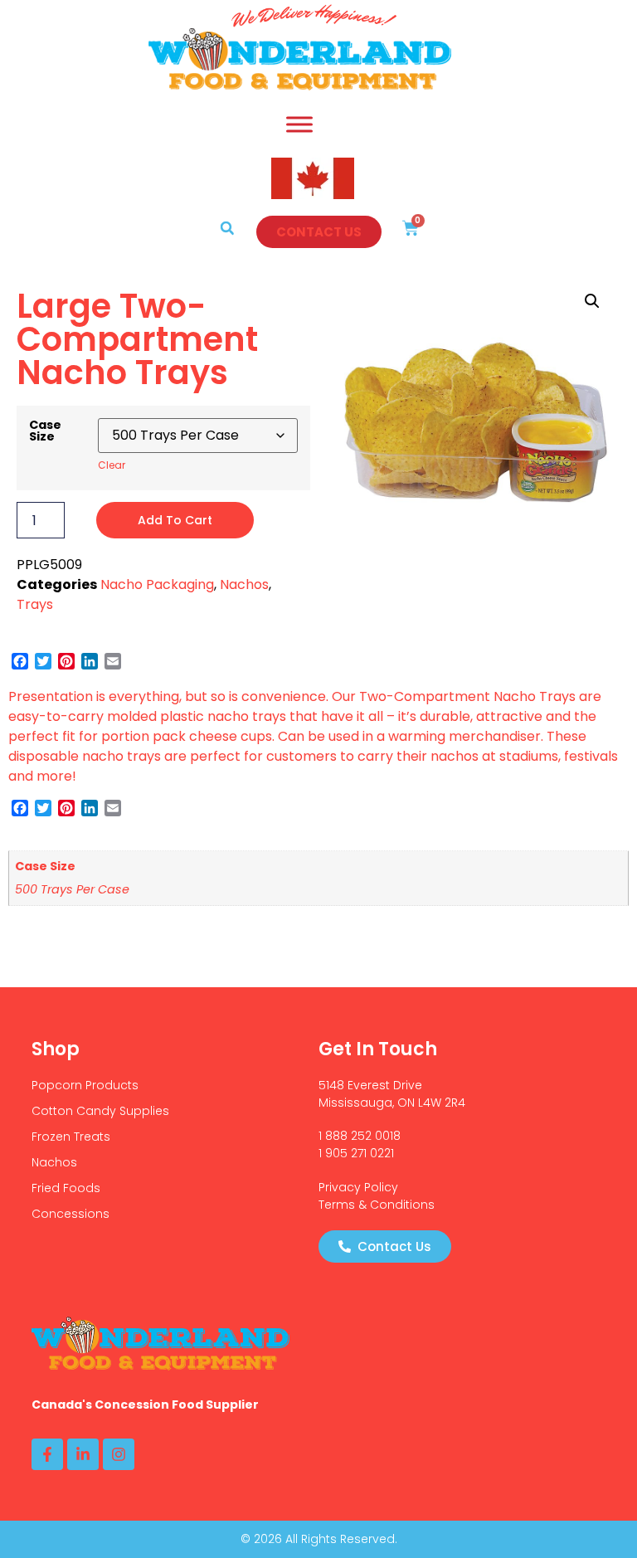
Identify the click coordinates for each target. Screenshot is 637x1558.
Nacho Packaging (157, 584)
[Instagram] (118, 1454)
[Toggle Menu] (299, 124)
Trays (35, 604)
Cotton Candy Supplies (100, 1111)
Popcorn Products (85, 1085)
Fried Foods (66, 1188)
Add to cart (175, 520)
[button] (227, 228)
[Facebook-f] (47, 1454)
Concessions (70, 1213)
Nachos (244, 584)
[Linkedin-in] (83, 1454)
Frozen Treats (71, 1136)
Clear (111, 465)
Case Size (45, 431)
